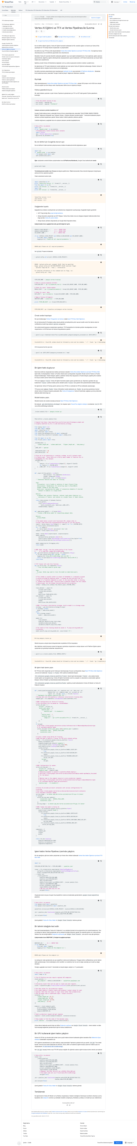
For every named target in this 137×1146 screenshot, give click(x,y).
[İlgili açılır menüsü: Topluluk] (56, 2)
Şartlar (25, 1142)
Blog (24, 1125)
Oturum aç (132, 2)
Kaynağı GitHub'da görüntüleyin (66, 36)
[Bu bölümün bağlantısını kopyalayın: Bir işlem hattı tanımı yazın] (54, 668)
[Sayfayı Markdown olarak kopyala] (41, 31)
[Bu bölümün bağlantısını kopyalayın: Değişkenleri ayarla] (50, 207)
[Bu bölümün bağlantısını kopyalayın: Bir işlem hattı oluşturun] (56, 368)
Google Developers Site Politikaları (39, 1113)
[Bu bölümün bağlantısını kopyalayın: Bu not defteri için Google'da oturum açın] (66, 142)
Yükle (19, 2)
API (32, 2)
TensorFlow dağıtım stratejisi (79, 404)
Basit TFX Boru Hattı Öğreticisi (69, 401)
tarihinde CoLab (67, 71)
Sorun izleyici (83, 1125)
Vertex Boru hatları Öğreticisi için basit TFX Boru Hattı (76, 51)
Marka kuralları (84, 1133)
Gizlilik (29, 1142)
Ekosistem (41, 2)
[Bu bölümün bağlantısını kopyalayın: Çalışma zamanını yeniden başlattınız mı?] (60, 110)
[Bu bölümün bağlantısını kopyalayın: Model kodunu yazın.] (51, 398)
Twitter (25, 1133)
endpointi (45, 1098)
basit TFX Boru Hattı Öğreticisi (76, 319)
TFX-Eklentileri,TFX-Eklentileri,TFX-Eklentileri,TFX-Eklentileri (41, 10)
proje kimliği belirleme (57, 213)
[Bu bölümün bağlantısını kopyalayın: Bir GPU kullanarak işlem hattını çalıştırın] (70, 1034)
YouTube (25, 1136)
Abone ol (118, 1142)
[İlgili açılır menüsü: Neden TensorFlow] (71, 2)
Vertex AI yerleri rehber (51, 218)
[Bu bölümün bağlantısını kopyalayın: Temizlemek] (46, 1092)
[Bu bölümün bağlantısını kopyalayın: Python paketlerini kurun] (53, 90)
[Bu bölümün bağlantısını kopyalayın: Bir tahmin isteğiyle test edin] (60, 926)
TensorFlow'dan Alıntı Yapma (87, 1136)
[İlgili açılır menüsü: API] (35, 2)
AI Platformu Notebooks (87, 71)
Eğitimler (13, 10)
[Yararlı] (99, 24)
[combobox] (101, 1)
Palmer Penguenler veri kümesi (55, 319)
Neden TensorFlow (64, 2)
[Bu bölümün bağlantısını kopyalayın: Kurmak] (42, 79)
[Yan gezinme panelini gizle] (19, 1143)
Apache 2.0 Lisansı (82, 1111)
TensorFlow (37, 24)
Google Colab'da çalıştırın (44, 36)
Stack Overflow (84, 1131)
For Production (7, 7)
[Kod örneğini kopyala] (101, 98)
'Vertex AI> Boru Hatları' (49, 920)
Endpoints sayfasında (58, 934)
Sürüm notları (83, 1128)
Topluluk (52, 2)
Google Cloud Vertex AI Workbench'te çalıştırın (50, 41)
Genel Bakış (5, 10)
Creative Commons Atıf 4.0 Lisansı (59, 1111)
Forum (24, 1128)
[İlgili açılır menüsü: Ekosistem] (46, 2)
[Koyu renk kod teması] (98, 98)
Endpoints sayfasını (65, 1025)
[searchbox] (10, 15)
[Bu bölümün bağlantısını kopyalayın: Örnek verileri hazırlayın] (53, 316)
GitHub (125, 2)
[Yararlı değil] (101, 24)
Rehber (21, 10)
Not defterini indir (85, 36)
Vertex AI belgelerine (68, 391)
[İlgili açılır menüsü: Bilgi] (28, 2)
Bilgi (25, 2)
